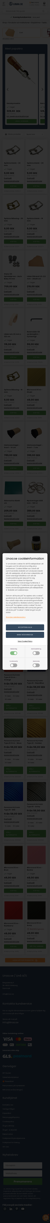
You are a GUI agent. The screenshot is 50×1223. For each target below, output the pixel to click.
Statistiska (36, 661)
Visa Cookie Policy (25, 641)
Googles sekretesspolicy (16, 617)
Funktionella (14, 661)
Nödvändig (13, 649)
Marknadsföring (36, 649)
